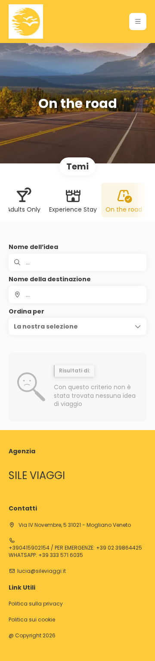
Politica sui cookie (32, 619)
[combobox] (77, 294)
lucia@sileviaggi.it (41, 571)
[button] (137, 21)
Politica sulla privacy (36, 603)
